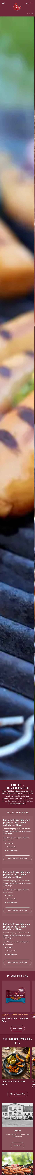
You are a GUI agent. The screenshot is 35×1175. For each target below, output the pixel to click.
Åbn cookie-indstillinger (17, 858)
